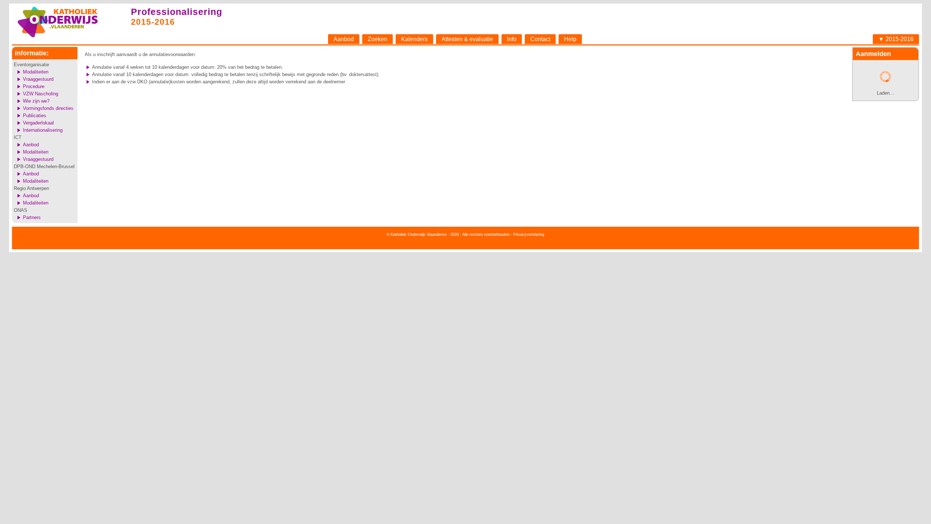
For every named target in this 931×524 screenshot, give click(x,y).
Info (511, 39)
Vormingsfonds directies (48, 108)
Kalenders (414, 39)
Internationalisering (43, 130)
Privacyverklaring (528, 234)
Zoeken (377, 39)
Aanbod (343, 39)
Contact (540, 39)
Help (570, 39)
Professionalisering (176, 12)
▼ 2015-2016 (896, 39)
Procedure (33, 86)
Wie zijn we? (36, 101)
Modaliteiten (35, 72)
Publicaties (34, 115)
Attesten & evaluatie (467, 39)
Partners (32, 217)
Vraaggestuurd (38, 79)
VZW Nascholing (40, 93)
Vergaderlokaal (38, 123)
